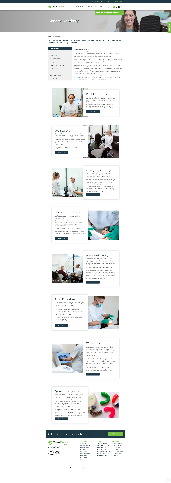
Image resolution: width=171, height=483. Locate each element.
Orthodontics (102, 447)
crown (57, 218)
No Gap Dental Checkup (56, 58)
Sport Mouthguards (55, 78)
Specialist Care (102, 449)
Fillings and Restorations (56, 72)
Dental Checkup (54, 52)
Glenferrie (84, 451)
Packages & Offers (106, 1)
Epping (83, 449)
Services (100, 441)
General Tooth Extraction (57, 65)
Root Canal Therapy (55, 75)
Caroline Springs (85, 445)
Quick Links (116, 441)
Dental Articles (118, 445)
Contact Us (95, 1)
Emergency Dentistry (56, 62)
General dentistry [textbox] (81, 49)
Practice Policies (118, 451)
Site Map (100, 467)
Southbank (84, 455)
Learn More (93, 111)
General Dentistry (103, 443)
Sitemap (116, 455)
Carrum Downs (85, 447)
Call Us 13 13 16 (116, 434)
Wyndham (84, 457)
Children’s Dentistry (103, 453)
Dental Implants (102, 455)
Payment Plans (118, 1)
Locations (83, 441)
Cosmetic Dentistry (103, 445)
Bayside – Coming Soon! (88, 459)
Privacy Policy (117, 453)
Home (49, 36)
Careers (116, 449)
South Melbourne (86, 453)
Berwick (83, 443)
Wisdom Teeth (54, 68)
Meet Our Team (118, 443)
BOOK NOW (169, 27)
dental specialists (80, 77)
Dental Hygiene (54, 55)
